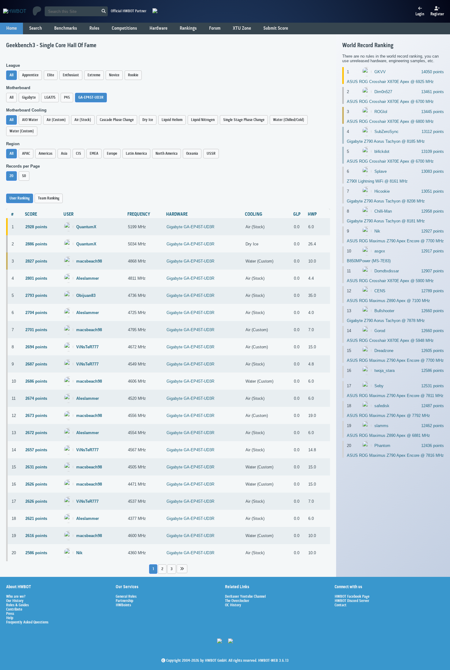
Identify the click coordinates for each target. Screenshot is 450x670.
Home (11, 28)
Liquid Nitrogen (203, 120)
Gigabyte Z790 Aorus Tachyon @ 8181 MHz (386, 221)
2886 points (36, 244)
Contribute (14, 610)
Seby (379, 386)
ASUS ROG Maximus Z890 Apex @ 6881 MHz (388, 435)
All (11, 75)
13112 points (433, 131)
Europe (112, 153)
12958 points (432, 211)
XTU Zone (242, 28)
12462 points (432, 425)
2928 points (36, 227)
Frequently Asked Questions (27, 622)
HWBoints (123, 605)
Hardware (158, 28)
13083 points (432, 171)
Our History (15, 601)
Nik (79, 553)
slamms (381, 425)
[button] (182, 568)
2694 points (36, 347)
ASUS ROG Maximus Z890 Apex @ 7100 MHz (388, 300)
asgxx (379, 251)
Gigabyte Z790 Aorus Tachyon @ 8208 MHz (386, 201)
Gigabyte (29, 97)
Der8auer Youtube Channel (245, 597)
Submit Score (275, 28)
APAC (26, 153)
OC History (233, 605)
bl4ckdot (381, 151)
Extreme (94, 75)
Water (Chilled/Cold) (288, 120)
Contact (341, 605)
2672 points (36, 432)
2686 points (36, 381)
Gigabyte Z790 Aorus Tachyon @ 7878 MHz (386, 320)
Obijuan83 (86, 295)
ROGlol (380, 111)
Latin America (136, 153)
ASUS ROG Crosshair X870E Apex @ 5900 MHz (390, 280)
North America (167, 153)
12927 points (432, 231)
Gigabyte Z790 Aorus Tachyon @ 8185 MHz (386, 141)
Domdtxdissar (386, 271)
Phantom (382, 445)
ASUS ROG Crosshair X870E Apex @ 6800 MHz (390, 121)
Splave (380, 171)
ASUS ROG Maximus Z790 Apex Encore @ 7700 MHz (395, 241)
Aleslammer (87, 278)
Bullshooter (384, 311)
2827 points (36, 261)
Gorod (379, 330)
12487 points (432, 405)
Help (9, 618)
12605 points (432, 350)
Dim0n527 (383, 91)
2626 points (36, 484)
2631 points (36, 467)
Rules (94, 28)
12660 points (432, 311)
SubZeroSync (386, 131)
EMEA (94, 153)
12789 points (432, 291)
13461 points (432, 91)
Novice (114, 75)
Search (35, 28)
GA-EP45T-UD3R (90, 97)
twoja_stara (384, 370)
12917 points (432, 251)
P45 (67, 97)
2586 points (36, 553)
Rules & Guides (17, 605)
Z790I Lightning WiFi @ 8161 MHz (377, 181)
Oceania (192, 153)
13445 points (432, 111)
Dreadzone (383, 350)
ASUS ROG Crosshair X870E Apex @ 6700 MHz (390, 101)
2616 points (36, 535)
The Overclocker (237, 601)
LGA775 (49, 97)
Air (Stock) (82, 120)
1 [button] (153, 569)
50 (24, 176)
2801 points (36, 278)
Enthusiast (71, 75)
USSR (211, 153)
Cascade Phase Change (117, 120)
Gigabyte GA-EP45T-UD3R (190, 227)
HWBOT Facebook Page (352, 597)
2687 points (36, 364)
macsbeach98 (89, 261)
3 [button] (172, 569)
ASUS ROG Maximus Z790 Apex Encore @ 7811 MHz (395, 395)
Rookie (133, 75)
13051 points (432, 191)
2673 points (36, 415)
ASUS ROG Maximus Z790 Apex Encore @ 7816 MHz (395, 455)
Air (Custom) (56, 120)
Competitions (124, 28)
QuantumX (86, 227)
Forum (214, 28)
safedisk (381, 405)
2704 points (36, 312)
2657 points (36, 450)
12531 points (432, 386)
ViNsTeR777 (87, 347)
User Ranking (19, 198)
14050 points (432, 72)
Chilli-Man (383, 211)
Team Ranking (48, 198)
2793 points (36, 295)
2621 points (36, 518)
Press (10, 614)
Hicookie (382, 191)
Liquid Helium (172, 120)
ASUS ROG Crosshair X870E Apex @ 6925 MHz (390, 81)
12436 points (432, 445)
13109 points (432, 151)
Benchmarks (65, 28)
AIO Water (30, 120)
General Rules (126, 597)
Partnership (124, 601)
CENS (379, 291)
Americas (45, 153)
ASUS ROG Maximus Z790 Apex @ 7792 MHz (388, 415)
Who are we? (15, 597)
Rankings (188, 28)
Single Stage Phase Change (243, 120)
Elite (50, 75)
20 (11, 176)
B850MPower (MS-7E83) (369, 261)
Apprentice (30, 75)
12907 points (432, 271)
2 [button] (162, 569)
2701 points (36, 329)
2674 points (36, 398)
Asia (64, 153)
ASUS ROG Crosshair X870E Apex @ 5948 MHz (390, 340)
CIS (78, 153)
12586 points (432, 370)
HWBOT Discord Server (352, 601)
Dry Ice (147, 120)
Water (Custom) (21, 131)
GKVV (380, 72)
